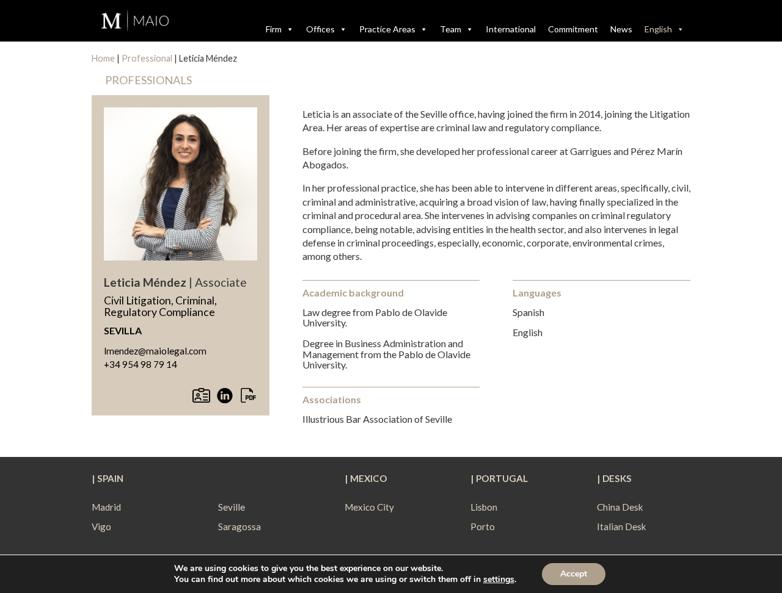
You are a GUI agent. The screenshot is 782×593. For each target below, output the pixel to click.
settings (498, 579)
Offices (320, 29)
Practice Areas (387, 29)
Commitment (573, 29)
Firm (274, 29)
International (511, 29)
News (621, 29)
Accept (573, 574)
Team (450, 29)
